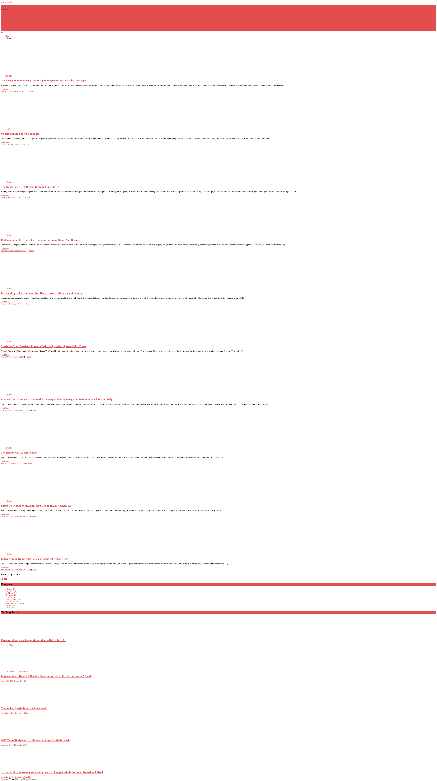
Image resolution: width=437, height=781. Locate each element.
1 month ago (5, 18)
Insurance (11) (10, 591)
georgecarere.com (7, 6)
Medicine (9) (10, 597)
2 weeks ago (5, 14)
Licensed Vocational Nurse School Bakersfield (17, 12)
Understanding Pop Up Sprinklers (21, 133)
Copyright (5, 779)
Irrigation (8, 76)
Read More (5, 89)
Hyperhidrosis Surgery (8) (14, 603)
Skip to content (6, 2)
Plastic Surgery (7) (12, 605)
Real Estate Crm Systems (10, 16)
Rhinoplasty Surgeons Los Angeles (13, 24)
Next (5, 579)
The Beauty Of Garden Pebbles (19, 452)
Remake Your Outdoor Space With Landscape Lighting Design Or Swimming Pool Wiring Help (57, 399)
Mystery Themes (29, 779)
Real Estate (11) (11, 593)
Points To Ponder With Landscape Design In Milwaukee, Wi (36, 505)
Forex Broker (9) (11, 601)
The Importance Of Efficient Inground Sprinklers (30, 186)
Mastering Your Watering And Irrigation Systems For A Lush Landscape (43, 80)
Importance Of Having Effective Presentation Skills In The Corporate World (46, 676)
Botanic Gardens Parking (10, 28)
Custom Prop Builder (8, 20)
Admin (30, 91)
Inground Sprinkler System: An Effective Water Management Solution (42, 293)
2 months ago (6, 22)
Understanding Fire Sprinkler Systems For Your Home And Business (41, 239)
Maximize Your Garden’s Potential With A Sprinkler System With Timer (43, 346)
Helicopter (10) (10, 595)
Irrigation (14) (10, 589)
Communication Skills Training (16, 671)
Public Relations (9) (12, 599)
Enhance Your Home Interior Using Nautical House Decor (35, 558)
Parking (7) (9, 607)
